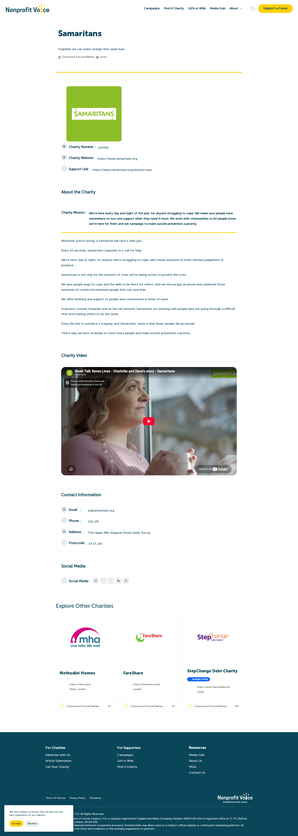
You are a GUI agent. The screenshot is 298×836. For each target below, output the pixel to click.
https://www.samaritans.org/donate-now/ (122, 170)
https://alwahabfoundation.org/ (215, 684)
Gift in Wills (125, 760)
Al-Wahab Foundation (208, 673)
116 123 (93, 521)
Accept (16, 823)
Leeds (136, 692)
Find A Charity (174, 8)
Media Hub (217, 8)
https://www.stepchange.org (149, 687)
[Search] (253, 9)
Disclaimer (95, 798)
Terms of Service (55, 798)
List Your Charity (57, 766)
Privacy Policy (77, 798)
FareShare (69, 673)
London (73, 689)
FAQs (192, 766)
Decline (32, 823)
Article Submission (58, 760)
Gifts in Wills (197, 8)
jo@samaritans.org (101, 510)
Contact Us (198, 772)
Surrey (103, 57)
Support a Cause (275, 8)
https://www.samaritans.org (117, 158)
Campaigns (152, 8)
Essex (200, 689)
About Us (195, 760)
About (234, 8)
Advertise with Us (58, 755)
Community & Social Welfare (78, 57)
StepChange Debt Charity (148, 671)
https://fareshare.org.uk (82, 684)
